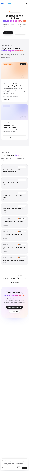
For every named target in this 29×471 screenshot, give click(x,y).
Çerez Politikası (7, 464)
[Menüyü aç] (26, 3)
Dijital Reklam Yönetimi (10, 278)
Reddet (18, 467)
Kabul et (24, 467)
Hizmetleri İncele (14, 311)
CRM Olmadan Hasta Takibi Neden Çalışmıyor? (10, 126)
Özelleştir (4, 467)
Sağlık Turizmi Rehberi (14, 282)
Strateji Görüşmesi (20, 33)
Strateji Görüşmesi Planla (13, 307)
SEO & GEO (20, 275)
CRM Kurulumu (21, 278)
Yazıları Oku (7, 33)
